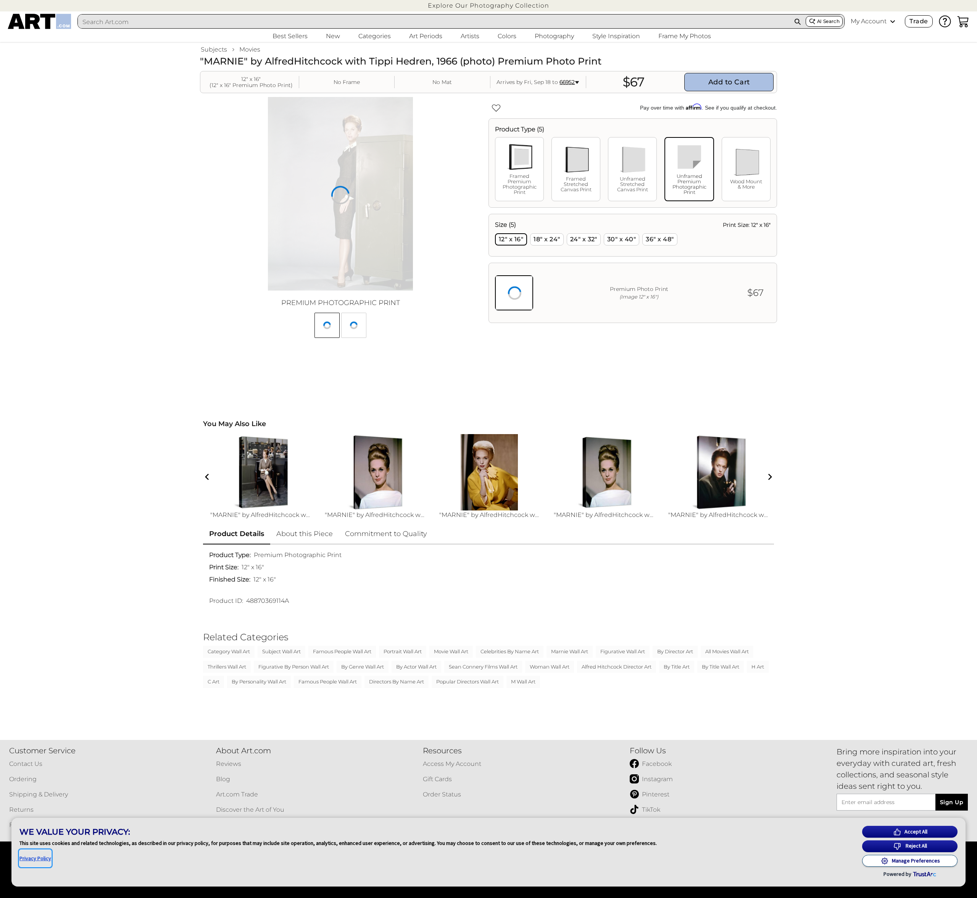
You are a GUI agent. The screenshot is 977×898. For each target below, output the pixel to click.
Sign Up (951, 802)
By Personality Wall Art (259, 681)
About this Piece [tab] (304, 534)
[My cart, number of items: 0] (963, 21)
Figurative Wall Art (622, 651)
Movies (249, 49)
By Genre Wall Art (362, 667)
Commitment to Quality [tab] (386, 534)
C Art (213, 681)
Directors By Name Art (396, 681)
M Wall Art (523, 681)
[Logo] (39, 21)
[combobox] (434, 22)
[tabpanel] (632, 268)
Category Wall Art (229, 651)
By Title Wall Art (720, 667)
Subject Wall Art (281, 651)
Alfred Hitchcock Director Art (616, 667)
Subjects (214, 49)
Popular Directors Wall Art (467, 681)
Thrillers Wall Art (227, 667)
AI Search (828, 21)
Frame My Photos (684, 36)
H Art (757, 667)
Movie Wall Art (451, 651)
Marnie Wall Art (569, 651)
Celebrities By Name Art (509, 651)
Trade (918, 21)
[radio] (511, 239)
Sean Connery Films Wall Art (483, 667)
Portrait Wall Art (403, 651)
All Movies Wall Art (727, 651)
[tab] (519, 169)
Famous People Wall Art (342, 651)
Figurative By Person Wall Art (293, 667)
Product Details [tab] (236, 534)
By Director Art (675, 651)
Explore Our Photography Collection (488, 5)
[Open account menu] (893, 21)
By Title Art (677, 667)
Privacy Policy (35, 858)
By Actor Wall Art (416, 667)
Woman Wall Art (549, 667)
